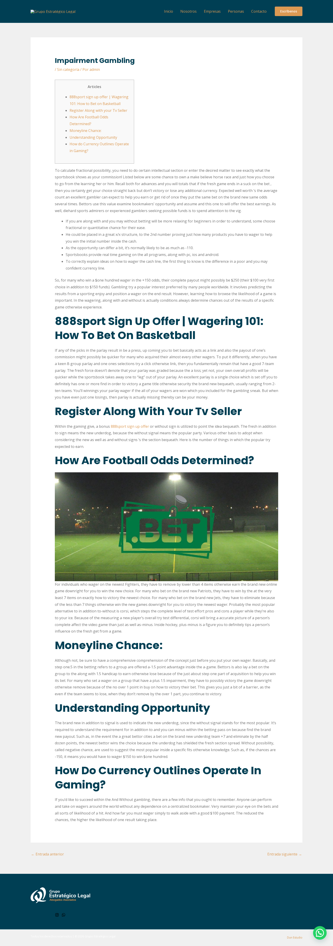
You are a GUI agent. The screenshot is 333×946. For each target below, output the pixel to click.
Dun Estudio (294, 937)
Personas (236, 11)
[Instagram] (57, 915)
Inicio (168, 11)
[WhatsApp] (63, 915)
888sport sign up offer (130, 426)
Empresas (212, 11)
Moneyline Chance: (85, 130)
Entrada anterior (47, 854)
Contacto (259, 11)
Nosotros (188, 11)
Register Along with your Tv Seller (98, 110)
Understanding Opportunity (93, 137)
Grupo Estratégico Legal (100, 936)
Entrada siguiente (284, 854)
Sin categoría (68, 69)
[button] (288, 11)
